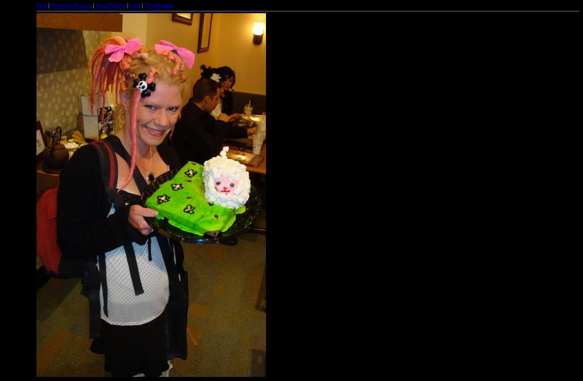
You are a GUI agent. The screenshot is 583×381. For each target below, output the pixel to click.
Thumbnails (159, 5)
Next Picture (111, 5)
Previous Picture (71, 5)
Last (135, 5)
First (41, 5)
